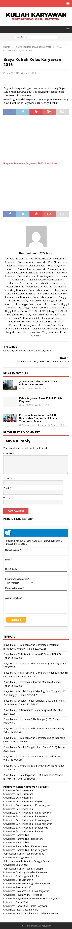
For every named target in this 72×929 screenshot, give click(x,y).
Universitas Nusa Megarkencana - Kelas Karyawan (30, 913)
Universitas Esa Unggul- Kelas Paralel (23, 876)
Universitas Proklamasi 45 (52, 314)
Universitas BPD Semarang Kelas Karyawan (27, 883)
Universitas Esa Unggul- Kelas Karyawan (27, 307)
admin (27, 72)
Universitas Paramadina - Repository (23, 838)
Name (7, 478)
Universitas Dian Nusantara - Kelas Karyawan (40, 265)
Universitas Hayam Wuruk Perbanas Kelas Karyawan (31, 898)
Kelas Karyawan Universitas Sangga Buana (40, 300)
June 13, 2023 (27, 388)
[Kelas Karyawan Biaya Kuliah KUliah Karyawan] (10, 402)
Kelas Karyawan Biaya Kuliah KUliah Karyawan (40, 400)
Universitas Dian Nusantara (21, 258)
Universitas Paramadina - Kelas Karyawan (45, 293)
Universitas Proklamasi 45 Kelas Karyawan (30, 318)
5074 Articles (47, 253)
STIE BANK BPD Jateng (41, 311)
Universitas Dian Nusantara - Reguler (23, 801)
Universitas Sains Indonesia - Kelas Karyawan (29, 276)
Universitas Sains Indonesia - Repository (45, 272)
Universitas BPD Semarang (18, 879)
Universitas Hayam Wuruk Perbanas (22, 894)
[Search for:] (36, 36)
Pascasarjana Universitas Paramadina (25, 297)
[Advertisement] (36, 139)
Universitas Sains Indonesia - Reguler (23, 831)
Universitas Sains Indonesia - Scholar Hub (25, 827)
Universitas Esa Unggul (16, 304)
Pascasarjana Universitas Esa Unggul (49, 304)
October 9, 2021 (29, 425)
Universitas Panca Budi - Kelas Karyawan (27, 328)
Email (6, 488)
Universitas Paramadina (26, 286)
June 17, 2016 (12, 72)
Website (7, 498)
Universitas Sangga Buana (17, 857)
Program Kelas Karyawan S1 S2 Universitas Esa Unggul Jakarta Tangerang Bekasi (38, 418)
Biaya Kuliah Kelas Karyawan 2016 (23, 163)
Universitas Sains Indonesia (20, 269)
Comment (8, 453)
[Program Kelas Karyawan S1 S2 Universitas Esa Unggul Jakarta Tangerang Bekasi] (10, 418)
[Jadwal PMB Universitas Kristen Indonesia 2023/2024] (10, 385)
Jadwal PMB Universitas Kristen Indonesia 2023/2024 (38, 383)
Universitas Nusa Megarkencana (20, 909)
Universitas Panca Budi (50, 325)
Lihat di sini (50, 163)
